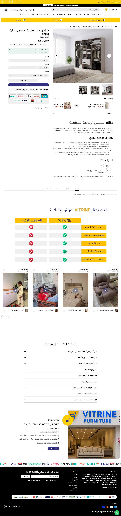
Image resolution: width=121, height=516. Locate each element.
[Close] (10, 49)
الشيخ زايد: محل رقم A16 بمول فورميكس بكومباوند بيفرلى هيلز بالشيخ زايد (38, 435)
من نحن (118, 2)
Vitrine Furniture (108, 511)
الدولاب (98, 26)
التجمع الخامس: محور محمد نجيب (48, 432)
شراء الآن (28, 85)
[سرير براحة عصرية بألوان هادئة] (108, 105)
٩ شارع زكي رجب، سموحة (47, 443)
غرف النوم (104, 26)
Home (115, 26)
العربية (19, 1)
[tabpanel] (60, 194)
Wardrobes (43, 37)
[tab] (77, 189)
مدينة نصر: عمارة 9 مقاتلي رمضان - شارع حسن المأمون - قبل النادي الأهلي (38, 439)
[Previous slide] (109, 56)
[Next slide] (56, 56)
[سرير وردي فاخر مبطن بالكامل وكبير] (67, 105)
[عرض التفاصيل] (94, 310)
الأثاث (110, 26)
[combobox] (75, 9)
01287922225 (52, 428)
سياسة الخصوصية (32, 481)
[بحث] (53, 10)
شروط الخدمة (40, 481)
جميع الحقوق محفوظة (98, 511)
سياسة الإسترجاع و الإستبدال (104, 2)
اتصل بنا (113, 2)
